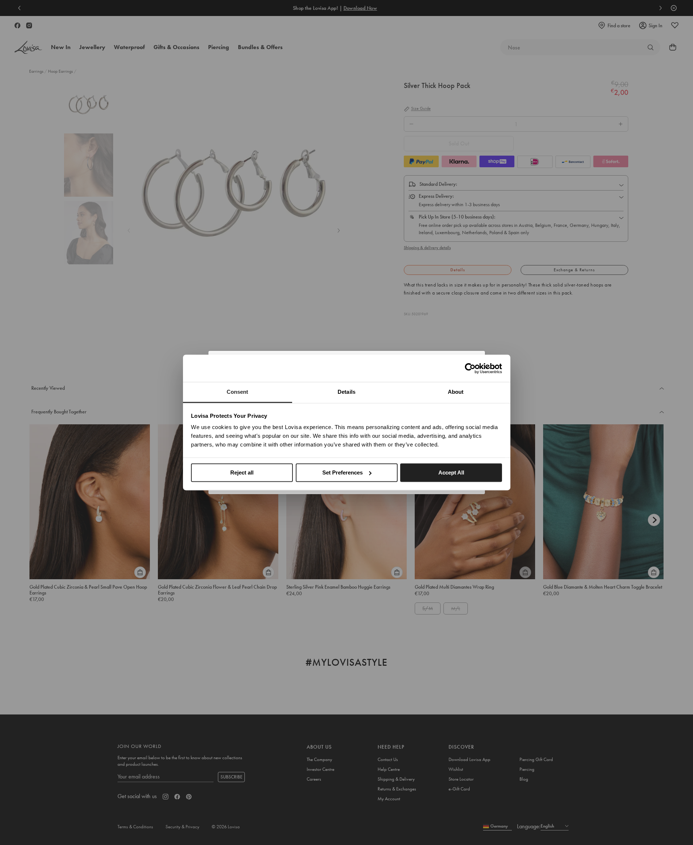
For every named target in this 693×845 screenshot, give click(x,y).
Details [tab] (346, 392)
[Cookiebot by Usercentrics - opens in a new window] (470, 368)
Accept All (451, 472)
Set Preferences (342, 472)
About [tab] (456, 392)
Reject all (242, 472)
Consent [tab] (237, 392)
